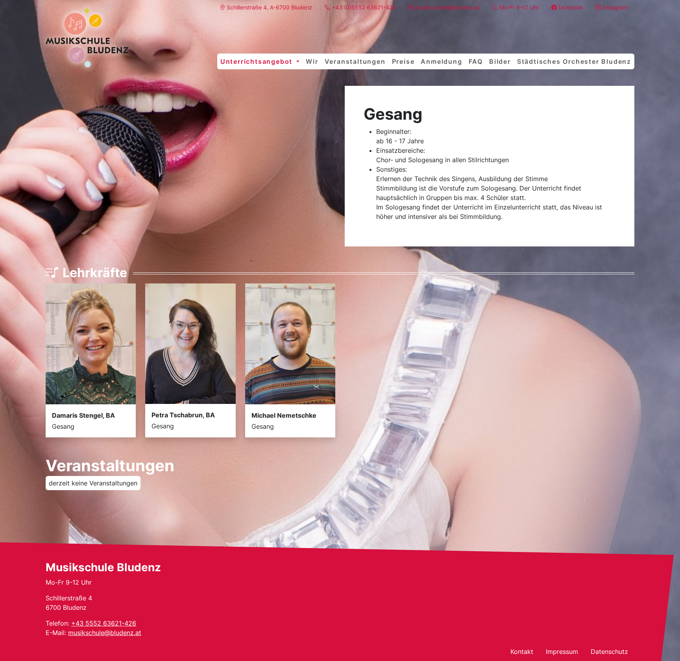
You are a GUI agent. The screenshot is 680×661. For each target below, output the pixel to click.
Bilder (500, 61)
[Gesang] (87, 37)
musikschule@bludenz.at (104, 633)
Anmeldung (441, 61)
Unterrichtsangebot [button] (257, 61)
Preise (403, 61)
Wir (312, 61)
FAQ (476, 61)
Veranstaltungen (355, 61)
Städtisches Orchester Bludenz (574, 61)
